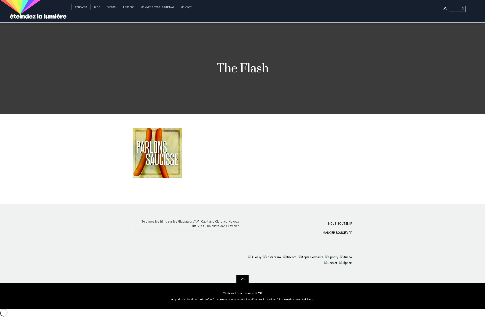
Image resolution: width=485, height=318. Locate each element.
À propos (128, 7)
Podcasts (81, 7)
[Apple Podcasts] (311, 257)
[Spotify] (332, 257)
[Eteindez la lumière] (33, 15)
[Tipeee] (345, 263)
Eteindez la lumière (240, 293)
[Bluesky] (254, 257)
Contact (186, 7)
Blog (97, 7)
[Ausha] (346, 257)
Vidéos (111, 7)
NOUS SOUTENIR (340, 223)
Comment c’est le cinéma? (157, 7)
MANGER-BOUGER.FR (337, 233)
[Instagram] (272, 257)
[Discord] (289, 257)
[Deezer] (331, 263)
